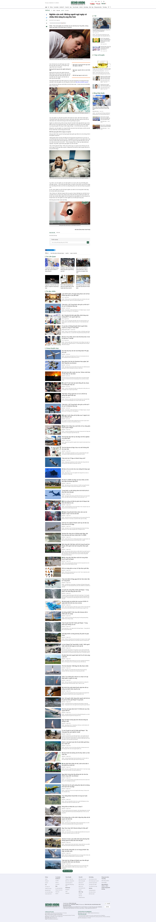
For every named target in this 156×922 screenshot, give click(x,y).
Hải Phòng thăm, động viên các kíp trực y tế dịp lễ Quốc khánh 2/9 (106, 48)
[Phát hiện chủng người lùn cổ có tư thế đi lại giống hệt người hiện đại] (53, 397)
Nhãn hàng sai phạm (105, 880)
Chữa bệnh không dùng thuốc (69, 885)
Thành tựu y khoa (48, 888)
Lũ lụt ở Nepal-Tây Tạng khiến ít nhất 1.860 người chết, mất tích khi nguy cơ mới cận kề (76, 645)
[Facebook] (106, 903)
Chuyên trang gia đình (106, 887)
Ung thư (80, 889)
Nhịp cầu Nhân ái (105, 884)
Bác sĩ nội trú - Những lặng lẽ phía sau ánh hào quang (106, 126)
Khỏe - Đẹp (91, 7)
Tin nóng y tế (47, 886)
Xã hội (54, 10)
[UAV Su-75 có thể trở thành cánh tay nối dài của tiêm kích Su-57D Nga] (53, 527)
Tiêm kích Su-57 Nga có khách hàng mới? (73, 458)
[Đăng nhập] (103, 1)
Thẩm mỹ (80, 895)
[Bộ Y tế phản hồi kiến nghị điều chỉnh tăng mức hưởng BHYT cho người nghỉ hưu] (53, 319)
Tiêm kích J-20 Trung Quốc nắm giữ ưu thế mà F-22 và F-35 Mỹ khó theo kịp (76, 305)
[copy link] (46, 20)
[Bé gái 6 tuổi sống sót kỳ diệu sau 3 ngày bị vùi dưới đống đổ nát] (53, 419)
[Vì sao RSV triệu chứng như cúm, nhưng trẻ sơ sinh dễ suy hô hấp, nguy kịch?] (102, 23)
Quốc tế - (64, 308)
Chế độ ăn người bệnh (93, 882)
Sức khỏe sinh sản (92, 892)
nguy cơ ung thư (73, 253)
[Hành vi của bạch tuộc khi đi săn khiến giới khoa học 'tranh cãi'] (53, 746)
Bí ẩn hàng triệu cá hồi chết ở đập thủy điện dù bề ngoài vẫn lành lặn (76, 818)
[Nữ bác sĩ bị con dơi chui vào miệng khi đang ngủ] (53, 473)
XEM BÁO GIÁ (88, 911)
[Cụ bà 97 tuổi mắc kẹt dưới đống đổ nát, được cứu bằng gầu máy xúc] (53, 387)
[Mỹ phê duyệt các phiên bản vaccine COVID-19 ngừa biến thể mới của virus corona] (53, 605)
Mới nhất (58, 232)
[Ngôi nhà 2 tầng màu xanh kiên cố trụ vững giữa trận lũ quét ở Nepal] (53, 430)
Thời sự (51, 7)
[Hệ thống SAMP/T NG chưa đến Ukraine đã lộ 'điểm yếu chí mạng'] (53, 616)
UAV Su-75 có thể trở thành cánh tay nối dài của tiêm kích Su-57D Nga (75, 523)
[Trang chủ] (46, 7)
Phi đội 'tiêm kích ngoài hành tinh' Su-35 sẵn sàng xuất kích (76, 655)
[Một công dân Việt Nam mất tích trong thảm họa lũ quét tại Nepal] (53, 561)
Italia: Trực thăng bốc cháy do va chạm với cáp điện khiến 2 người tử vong (75, 677)
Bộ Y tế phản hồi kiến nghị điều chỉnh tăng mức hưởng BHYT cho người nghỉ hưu (75, 316)
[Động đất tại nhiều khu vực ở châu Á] (53, 810)
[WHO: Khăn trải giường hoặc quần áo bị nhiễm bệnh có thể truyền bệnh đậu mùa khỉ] (68, 279)
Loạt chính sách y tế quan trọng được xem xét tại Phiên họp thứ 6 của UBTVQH (76, 294)
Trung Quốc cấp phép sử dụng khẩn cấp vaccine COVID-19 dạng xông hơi (51, 269)
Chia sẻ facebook (50, 250)
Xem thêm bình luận (53, 235)
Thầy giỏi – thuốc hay (69, 879)
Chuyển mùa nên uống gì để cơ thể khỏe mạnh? (102, 68)
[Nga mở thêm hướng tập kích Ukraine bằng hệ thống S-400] (53, 723)
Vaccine (56, 893)
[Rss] (109, 903)
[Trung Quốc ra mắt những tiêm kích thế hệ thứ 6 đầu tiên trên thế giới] (53, 494)
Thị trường (105, 7)
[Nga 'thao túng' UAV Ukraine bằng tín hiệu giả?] (53, 832)
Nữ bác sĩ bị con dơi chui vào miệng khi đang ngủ (76, 469)
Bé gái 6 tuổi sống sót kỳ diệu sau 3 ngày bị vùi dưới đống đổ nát (76, 416)
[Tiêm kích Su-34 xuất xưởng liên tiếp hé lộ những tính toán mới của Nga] (53, 789)
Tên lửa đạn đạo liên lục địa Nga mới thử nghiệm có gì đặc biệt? (75, 437)
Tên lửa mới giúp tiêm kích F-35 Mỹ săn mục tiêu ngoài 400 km (75, 709)
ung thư (67, 253)
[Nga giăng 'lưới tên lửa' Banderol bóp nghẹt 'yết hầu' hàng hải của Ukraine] (53, 365)
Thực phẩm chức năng (93, 886)
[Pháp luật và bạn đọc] (98, 4)
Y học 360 (67, 7)
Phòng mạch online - (66, 329)
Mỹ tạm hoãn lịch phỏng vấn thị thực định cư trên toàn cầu (76, 753)
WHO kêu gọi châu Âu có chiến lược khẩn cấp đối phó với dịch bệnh (83, 286)
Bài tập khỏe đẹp (82, 897)
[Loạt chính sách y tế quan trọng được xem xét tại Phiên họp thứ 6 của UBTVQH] (53, 298)
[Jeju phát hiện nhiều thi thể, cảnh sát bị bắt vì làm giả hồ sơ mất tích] (53, 767)
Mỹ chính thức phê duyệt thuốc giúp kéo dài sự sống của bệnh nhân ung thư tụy (75, 688)
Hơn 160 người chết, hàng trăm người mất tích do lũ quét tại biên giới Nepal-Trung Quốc (76, 699)
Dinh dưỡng (86, 7)
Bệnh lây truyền (91, 893)
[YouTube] (95, 1)
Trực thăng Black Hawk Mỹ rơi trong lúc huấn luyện (74, 796)
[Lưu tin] (46, 23)
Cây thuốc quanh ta (68, 882)
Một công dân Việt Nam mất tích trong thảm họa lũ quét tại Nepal (75, 558)
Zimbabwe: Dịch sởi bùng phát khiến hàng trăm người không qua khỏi (67, 269)
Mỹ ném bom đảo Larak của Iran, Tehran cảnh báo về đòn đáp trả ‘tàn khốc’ (76, 373)
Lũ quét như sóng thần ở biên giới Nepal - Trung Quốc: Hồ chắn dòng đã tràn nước (75, 590)
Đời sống (103, 889)
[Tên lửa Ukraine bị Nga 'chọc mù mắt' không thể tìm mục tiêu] (53, 451)
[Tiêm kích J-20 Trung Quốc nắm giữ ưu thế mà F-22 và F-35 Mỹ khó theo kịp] (53, 308)
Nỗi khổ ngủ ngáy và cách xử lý (80, 75)
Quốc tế (62, 10)
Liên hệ (107, 906)
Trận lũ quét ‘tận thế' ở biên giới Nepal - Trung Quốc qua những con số (75, 623)
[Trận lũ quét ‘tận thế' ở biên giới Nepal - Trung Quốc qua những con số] (53, 627)
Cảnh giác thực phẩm (92, 884)
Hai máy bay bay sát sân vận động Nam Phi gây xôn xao (75, 351)
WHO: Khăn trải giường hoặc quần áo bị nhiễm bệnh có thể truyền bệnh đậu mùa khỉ (67, 286)
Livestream (57, 884)
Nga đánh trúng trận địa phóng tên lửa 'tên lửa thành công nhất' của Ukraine (75, 775)
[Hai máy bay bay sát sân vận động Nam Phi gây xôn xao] (53, 354)
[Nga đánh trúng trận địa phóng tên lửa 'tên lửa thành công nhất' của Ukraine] (53, 778)
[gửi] (88, 242)
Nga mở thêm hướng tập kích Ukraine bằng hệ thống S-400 (75, 720)
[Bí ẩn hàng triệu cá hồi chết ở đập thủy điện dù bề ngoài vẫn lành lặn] (53, 821)
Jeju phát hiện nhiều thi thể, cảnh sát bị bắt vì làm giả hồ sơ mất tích (75, 764)
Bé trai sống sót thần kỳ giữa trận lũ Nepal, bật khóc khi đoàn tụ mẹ (75, 502)
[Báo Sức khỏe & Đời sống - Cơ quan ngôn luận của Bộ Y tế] (78, 3)
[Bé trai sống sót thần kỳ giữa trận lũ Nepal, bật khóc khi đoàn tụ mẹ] (53, 505)
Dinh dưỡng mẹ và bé (93, 879)
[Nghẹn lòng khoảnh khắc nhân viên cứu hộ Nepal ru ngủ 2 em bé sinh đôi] (53, 516)
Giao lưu (56, 882)
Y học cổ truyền (75, 7)
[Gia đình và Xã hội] (92, 4)
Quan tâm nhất (52, 232)
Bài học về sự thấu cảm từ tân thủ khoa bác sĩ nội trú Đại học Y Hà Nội (76, 337)
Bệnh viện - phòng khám (69, 880)
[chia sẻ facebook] (46, 14)
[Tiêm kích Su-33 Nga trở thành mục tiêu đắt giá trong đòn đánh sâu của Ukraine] (53, 864)
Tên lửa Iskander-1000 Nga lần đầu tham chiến (75, 666)
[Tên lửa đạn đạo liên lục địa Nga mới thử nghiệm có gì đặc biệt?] (53, 440)
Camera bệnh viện (48, 893)
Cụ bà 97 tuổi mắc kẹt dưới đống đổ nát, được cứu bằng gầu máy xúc (75, 383)
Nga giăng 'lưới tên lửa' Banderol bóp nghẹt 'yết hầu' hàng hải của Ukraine (75, 362)
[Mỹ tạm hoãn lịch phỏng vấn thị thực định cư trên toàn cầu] (53, 757)
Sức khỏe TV (61, 7)
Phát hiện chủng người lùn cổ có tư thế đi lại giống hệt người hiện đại (74, 394)
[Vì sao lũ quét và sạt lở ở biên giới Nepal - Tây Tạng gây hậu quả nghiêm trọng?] (53, 734)
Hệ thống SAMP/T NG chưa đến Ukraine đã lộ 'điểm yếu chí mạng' (75, 612)
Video (66, 891)
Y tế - (63, 297)
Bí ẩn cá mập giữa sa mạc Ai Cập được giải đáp (75, 568)
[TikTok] (92, 1)
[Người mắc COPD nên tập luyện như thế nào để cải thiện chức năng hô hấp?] (96, 78)
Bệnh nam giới (81, 884)
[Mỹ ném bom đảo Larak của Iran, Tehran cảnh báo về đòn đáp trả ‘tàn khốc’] (53, 376)
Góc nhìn (67, 10)
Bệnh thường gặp (82, 880)
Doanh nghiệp (104, 882)
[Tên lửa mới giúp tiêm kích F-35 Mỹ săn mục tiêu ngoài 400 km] (53, 713)
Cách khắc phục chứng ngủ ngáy (57, 253)
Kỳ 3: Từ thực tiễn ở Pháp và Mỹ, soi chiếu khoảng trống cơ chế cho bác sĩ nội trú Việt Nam (101, 108)
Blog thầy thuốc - (96, 111)
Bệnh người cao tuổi (82, 879)
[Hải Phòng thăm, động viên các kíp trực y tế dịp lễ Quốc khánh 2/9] (96, 48)
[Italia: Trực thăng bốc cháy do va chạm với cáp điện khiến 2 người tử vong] (53, 680)
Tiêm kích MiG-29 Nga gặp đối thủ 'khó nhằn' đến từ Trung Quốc (76, 579)
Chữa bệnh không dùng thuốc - (98, 70)
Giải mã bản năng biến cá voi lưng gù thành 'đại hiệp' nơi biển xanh (75, 850)
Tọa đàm (57, 880)
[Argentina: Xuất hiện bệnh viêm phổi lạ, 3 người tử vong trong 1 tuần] (52, 279)
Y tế (48, 7)
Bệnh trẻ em (81, 886)
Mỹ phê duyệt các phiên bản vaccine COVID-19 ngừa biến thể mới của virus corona (75, 602)
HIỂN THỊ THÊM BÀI (67, 871)
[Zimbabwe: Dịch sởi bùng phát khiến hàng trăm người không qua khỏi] (68, 262)
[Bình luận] (46, 27)
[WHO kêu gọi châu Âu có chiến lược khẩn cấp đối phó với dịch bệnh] (83, 279)
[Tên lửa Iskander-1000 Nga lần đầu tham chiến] (53, 670)
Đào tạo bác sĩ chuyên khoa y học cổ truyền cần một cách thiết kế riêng (105, 118)
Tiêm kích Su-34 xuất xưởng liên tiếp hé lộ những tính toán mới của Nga (76, 785)
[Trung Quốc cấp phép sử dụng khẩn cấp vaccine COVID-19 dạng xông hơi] (52, 262)
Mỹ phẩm (80, 893)
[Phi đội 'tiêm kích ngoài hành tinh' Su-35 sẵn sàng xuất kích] (53, 659)
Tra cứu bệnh (56, 7)
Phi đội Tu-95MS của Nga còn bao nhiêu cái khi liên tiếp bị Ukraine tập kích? (75, 480)
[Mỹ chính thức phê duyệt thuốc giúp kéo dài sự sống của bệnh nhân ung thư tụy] (53, 691)
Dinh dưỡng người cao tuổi (93, 880)
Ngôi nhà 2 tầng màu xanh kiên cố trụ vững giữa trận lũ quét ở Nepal (76, 426)
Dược (71, 7)
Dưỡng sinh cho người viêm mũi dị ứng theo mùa (105, 85)
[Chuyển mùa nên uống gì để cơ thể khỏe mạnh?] (102, 62)
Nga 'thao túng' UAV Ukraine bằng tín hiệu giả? (75, 828)
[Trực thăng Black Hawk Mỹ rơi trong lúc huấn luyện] (53, 800)
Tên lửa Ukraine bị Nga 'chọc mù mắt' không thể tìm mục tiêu (75, 448)
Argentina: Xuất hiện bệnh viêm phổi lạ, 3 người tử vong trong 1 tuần (52, 286)
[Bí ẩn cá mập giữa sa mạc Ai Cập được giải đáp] (53, 572)
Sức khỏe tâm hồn (82, 888)
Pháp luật (58, 10)
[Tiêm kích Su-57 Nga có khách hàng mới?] (53, 462)
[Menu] (108, 7)
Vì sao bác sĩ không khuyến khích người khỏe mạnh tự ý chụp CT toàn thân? (74, 326)
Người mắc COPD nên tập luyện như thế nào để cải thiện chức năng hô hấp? (105, 77)
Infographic (67, 893)
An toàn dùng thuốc (58, 888)
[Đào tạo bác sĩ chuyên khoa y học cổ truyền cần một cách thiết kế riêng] (96, 118)
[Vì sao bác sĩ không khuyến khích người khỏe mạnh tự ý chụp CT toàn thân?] (53, 330)
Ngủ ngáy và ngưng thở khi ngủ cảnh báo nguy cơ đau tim (81, 65)
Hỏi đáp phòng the (92, 890)
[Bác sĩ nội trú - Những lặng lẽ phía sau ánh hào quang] (96, 127)
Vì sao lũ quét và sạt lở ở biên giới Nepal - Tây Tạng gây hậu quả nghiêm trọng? (75, 731)
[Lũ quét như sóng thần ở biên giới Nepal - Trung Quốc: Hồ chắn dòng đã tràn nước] (53, 594)
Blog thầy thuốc (99, 93)
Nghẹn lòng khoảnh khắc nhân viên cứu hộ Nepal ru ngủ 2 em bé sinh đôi (74, 512)
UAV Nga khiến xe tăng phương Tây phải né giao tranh (75, 634)
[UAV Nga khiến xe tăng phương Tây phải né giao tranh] (53, 637)
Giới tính (81, 7)
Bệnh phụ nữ (81, 882)
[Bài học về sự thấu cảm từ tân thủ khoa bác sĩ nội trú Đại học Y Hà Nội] (53, 341)
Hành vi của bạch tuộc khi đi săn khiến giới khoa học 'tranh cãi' (75, 742)
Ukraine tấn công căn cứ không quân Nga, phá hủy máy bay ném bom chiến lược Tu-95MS (75, 534)
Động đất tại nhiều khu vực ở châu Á (72, 806)
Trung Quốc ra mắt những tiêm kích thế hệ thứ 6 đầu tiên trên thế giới (75, 491)
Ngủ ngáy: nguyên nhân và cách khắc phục (81, 71)
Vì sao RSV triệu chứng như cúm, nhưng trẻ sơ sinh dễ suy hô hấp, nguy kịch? (101, 30)
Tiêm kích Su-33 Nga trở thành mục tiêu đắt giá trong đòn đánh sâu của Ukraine (75, 861)
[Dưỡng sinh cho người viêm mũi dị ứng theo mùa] (96, 86)
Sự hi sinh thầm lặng (48, 892)
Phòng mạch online (98, 7)
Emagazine (67, 889)
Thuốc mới (57, 891)
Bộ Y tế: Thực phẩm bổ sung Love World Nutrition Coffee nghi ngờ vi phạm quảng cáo (105, 40)
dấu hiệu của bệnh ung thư (82, 82)
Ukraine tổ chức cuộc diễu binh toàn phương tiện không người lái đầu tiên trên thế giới (75, 839)
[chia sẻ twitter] (46, 17)
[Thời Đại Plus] (103, 4)
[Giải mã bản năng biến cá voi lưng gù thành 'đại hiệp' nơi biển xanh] (53, 853)
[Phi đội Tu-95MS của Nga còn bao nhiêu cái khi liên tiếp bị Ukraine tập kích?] (53, 483)
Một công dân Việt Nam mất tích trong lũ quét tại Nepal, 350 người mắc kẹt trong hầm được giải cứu (76, 546)
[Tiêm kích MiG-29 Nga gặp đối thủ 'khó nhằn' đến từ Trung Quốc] (53, 583)
